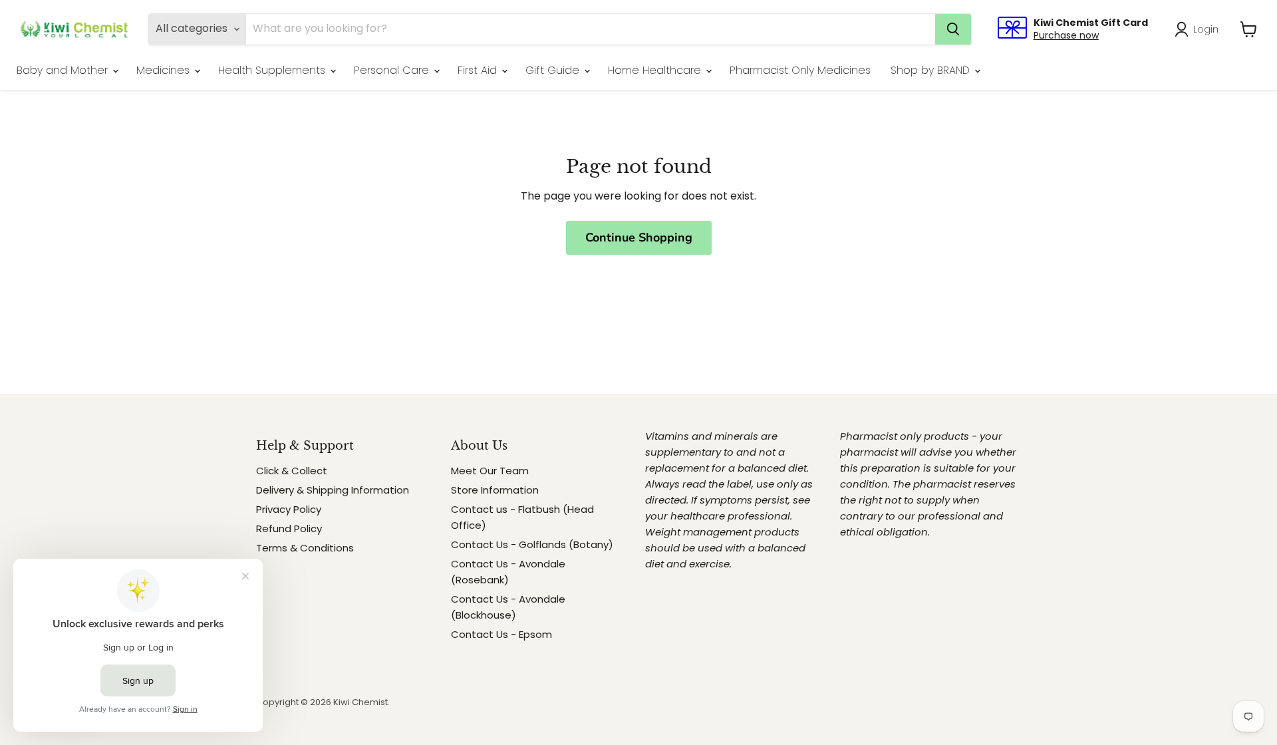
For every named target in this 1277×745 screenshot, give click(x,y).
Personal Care (393, 70)
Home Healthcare (656, 70)
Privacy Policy (288, 509)
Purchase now (1066, 35)
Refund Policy (289, 528)
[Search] (953, 29)
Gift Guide (554, 70)
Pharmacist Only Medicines (800, 70)
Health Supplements (273, 70)
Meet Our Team (490, 471)
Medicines (164, 70)
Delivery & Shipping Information (332, 490)
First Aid (479, 70)
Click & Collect (291, 471)
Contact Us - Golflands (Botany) (532, 544)
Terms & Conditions (305, 548)
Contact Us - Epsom (501, 634)
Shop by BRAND (932, 70)
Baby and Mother (64, 70)
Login (1205, 29)
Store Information (495, 490)
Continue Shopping (638, 237)
